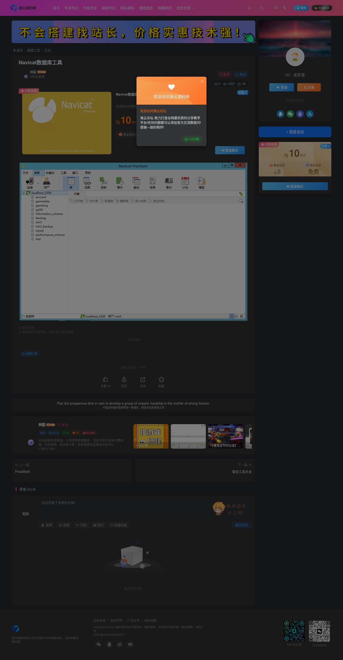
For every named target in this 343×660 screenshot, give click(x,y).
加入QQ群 (192, 139)
